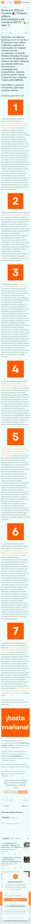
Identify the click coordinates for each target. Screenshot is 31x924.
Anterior (6, 806)
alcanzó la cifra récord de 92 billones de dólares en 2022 (14, 285)
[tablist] (9, 817)
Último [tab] (12, 838)
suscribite (10, 776)
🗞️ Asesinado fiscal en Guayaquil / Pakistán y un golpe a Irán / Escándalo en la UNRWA (11, 845)
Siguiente (24, 806)
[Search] (28, 838)
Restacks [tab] (13, 817)
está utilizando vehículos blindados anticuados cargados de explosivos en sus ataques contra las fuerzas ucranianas (15, 124)
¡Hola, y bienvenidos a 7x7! (9, 849)
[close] (26, 874)
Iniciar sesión (25, 2)
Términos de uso (21, 910)
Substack (7, 920)
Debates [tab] (18, 838)
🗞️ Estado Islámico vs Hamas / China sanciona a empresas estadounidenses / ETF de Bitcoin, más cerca (11, 860)
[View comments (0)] (7, 32)
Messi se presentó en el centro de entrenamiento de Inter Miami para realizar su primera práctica (15, 691)
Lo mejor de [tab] (5, 838)
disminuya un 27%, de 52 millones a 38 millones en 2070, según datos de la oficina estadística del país (14, 386)
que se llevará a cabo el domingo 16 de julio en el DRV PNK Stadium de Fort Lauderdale (14, 650)
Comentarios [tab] (5, 817)
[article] (15, 848)
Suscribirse (18, 2)
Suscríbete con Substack (16, 906)
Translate (5, 7)
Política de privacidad (20, 913)
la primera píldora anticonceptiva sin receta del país (15, 215)
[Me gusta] (3, 32)
